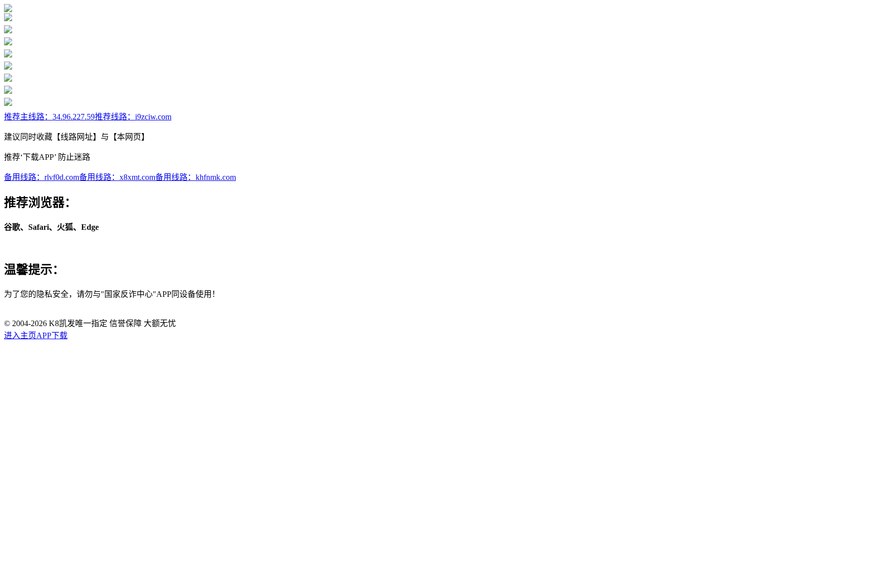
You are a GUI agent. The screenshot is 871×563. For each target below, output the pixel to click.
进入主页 (20, 335)
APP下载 (52, 335)
